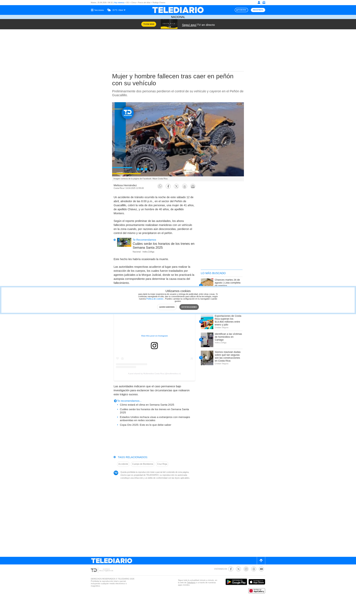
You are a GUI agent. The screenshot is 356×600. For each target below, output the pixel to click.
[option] (178, 141)
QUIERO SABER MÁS (167, 307)
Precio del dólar (144, 3)
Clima (133, 3)
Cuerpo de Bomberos (142, 464)
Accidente (123, 464)
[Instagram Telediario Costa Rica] (246, 569)
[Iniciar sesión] (259, 2)
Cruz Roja (162, 464)
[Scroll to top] (261, 560)
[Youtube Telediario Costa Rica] (261, 569)
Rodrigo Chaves (159, 3)
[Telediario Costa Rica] (178, 10)
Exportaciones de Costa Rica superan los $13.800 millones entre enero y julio (228, 320)
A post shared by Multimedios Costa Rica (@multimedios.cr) (154, 373)
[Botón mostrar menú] (98, 10)
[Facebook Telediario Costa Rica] (230, 569)
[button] (160, 186)
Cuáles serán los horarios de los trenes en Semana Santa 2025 (163, 245)
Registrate (258, 10)
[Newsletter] (263, 3)
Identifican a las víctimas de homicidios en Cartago (228, 337)
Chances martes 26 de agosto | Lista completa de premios (227, 282)
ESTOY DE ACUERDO (189, 307)
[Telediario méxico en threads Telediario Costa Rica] (253, 569)
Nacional (178, 16)
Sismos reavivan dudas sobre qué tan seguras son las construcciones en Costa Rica (228, 356)
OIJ (127, 3)
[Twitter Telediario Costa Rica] (238, 569)
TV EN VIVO (242, 10)
